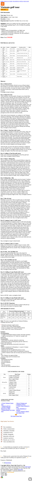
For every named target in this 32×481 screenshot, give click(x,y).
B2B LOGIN (26, 1)
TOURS (10, 1)
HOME (2, 1)
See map (20, 469)
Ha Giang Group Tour (16, 416)
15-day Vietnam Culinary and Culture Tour (22, 412)
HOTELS (21, 1)
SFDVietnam (10, 472)
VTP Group (27, 466)
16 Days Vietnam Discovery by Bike (5, 408)
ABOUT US (6, 1)
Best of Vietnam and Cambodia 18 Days (21, 404)
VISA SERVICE (16, 1)
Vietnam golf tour (6, 406)
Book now (3, 9)
